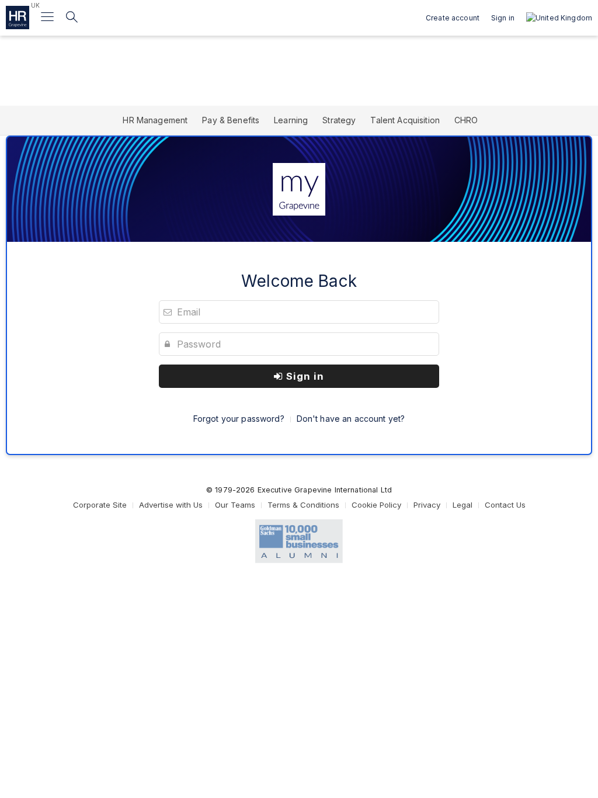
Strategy (339, 120)
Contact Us (505, 504)
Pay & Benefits (230, 120)
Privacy (426, 504)
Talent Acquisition (405, 120)
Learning (291, 120)
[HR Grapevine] (17, 17)
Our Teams (235, 504)
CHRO (466, 120)
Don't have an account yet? (351, 419)
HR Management (155, 120)
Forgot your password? (238, 419)
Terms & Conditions (303, 504)
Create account (452, 17)
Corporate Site (100, 504)
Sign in (303, 376)
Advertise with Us (171, 504)
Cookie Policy (376, 504)
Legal (462, 504)
